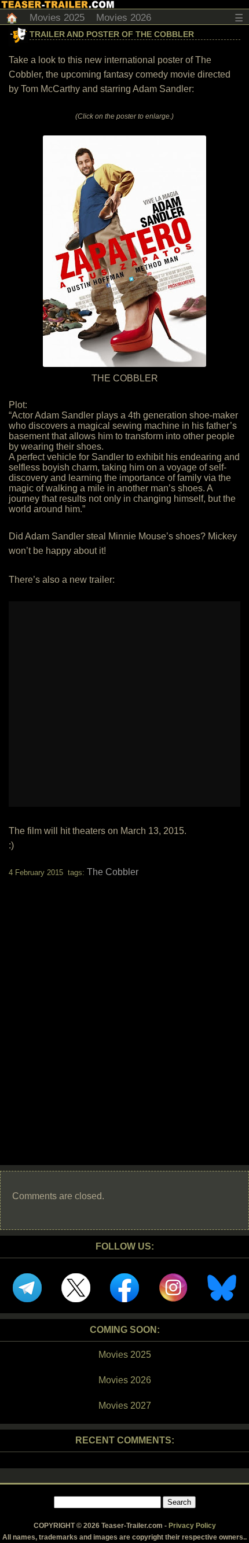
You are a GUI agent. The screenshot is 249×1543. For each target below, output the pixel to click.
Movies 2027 (124, 1405)
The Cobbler (112, 872)
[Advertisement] (124, 1011)
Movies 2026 (123, 17)
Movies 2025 (57, 17)
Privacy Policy (192, 1526)
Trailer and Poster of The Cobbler (112, 34)
